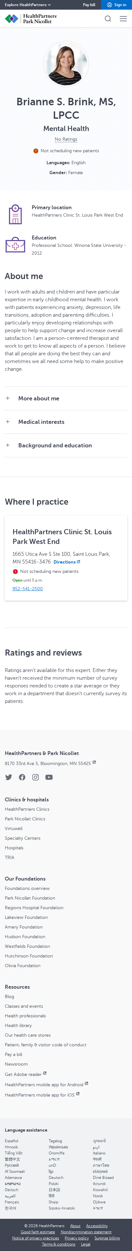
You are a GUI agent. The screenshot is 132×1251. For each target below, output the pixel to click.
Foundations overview (27, 888)
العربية (10, 1196)
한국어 (10, 1208)
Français (12, 1202)
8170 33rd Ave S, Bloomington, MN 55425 (48, 763)
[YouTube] (49, 779)
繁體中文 (12, 1159)
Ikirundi (99, 1183)
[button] (116, 5)
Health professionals (25, 1015)
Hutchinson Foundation (29, 956)
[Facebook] (22, 779)
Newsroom (16, 1064)
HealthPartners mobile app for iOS (40, 1095)
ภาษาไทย (101, 1165)
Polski (54, 1183)
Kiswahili (100, 1190)
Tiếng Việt (13, 1153)
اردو (96, 1147)
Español (11, 1141)
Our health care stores (28, 1035)
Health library (18, 1025)
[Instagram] (35, 779)
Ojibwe (99, 1202)
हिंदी (51, 1196)
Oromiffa (56, 1153)
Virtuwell (13, 828)
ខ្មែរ (51, 1171)
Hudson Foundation (25, 936)
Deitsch (11, 1190)
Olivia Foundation (22, 965)
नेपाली (97, 1159)
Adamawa (13, 1177)
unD (52, 1165)
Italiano (99, 1153)
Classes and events (24, 1006)
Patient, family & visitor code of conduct (46, 1044)
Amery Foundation (24, 927)
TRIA (9, 857)
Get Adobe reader (23, 1074)
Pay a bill (13, 1054)
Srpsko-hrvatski (62, 1208)
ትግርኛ (98, 1208)
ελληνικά (100, 1171)
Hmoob (11, 1147)
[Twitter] (8, 779)
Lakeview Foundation (26, 917)
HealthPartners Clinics (27, 809)
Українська (58, 1147)
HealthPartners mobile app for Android (44, 1084)
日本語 (54, 1190)
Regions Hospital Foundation (34, 907)
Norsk (98, 1196)
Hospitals (14, 847)
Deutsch (56, 1177)
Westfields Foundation (27, 946)
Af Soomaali (15, 1171)
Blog (9, 996)
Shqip (53, 1202)
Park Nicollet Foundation (30, 898)
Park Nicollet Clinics (25, 819)
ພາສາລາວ (13, 1183)
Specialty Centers (22, 838)
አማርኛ (54, 1159)
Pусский (12, 1165)
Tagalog (55, 1141)
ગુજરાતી (99, 1141)
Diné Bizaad (103, 1177)
